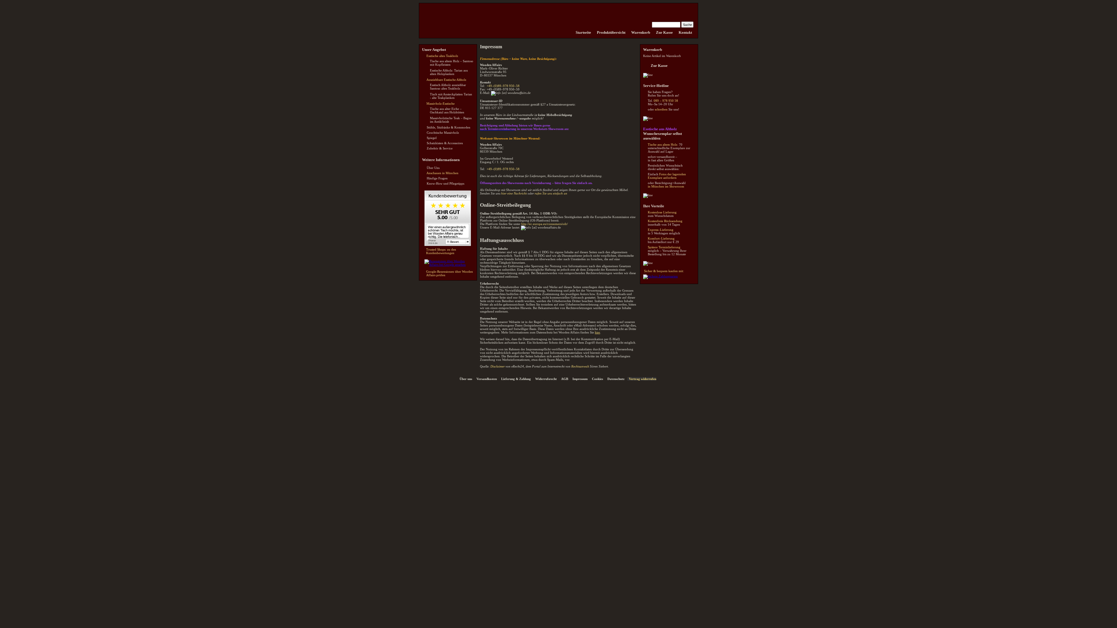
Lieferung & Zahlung (516, 379)
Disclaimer (497, 366)
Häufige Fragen (437, 178)
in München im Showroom (666, 186)
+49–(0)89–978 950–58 (503, 86)
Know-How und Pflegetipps (445, 183)
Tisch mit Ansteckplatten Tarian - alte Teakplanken (451, 95)
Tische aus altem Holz (662, 144)
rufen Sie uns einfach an (551, 193)
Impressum (580, 379)
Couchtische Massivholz (443, 132)
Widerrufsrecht (546, 379)
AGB (564, 379)
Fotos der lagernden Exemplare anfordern (667, 175)
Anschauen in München (442, 173)
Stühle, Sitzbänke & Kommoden (448, 127)
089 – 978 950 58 (666, 100)
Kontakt (685, 32)
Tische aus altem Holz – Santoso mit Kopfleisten (451, 62)
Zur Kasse (664, 32)
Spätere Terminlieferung (664, 247)
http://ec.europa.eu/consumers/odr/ (544, 224)
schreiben (661, 109)
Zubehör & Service (440, 148)
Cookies (597, 379)
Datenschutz (616, 379)
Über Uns (433, 168)
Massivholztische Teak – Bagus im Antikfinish (451, 119)
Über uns (466, 379)
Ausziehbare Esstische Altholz (446, 79)
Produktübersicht (611, 32)
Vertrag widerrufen (642, 379)
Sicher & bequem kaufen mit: (664, 271)
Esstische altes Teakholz (442, 56)
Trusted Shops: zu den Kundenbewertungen (441, 251)
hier (597, 332)
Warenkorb (640, 32)
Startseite (583, 32)
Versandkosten (486, 379)
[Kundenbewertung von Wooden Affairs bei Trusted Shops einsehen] (447, 245)
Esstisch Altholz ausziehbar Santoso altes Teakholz (448, 86)
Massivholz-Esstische (440, 103)
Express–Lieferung (660, 229)
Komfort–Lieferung (661, 238)
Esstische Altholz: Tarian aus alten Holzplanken (449, 72)
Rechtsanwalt (580, 366)
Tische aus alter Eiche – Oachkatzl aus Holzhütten (447, 110)
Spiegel (432, 138)
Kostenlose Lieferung (662, 212)
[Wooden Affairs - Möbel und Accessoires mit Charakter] (570, 32)
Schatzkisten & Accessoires (445, 143)
